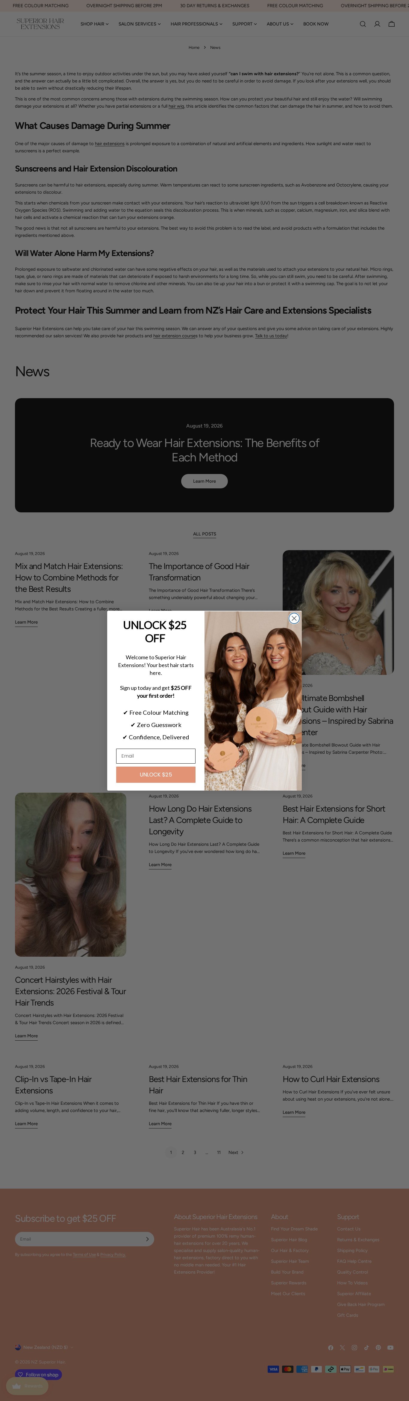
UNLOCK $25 (156, 774)
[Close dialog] (294, 618)
